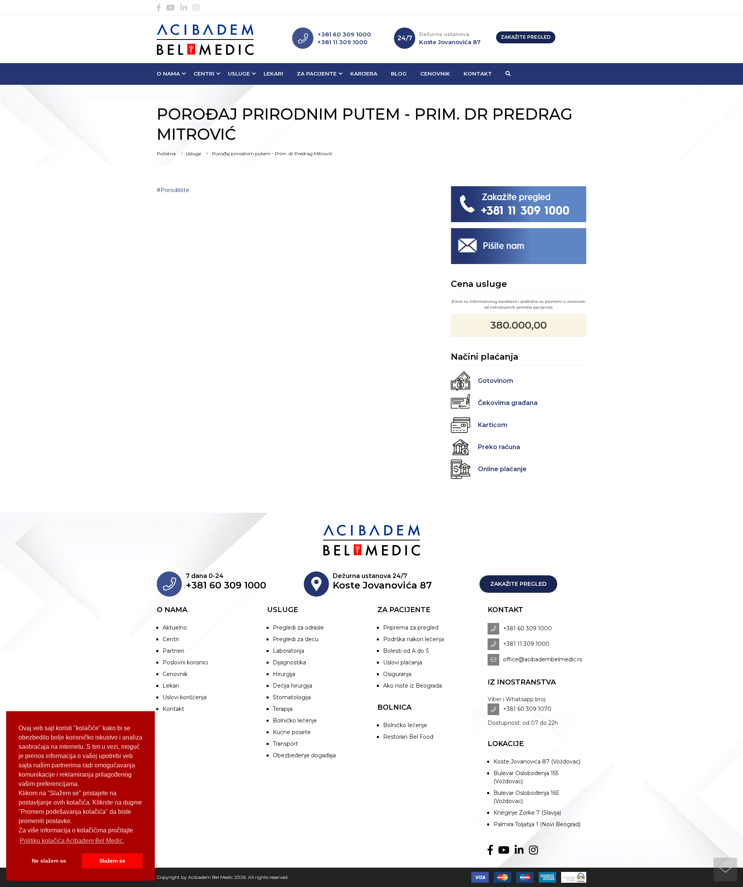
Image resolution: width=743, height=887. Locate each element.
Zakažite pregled (526, 37)
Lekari (273, 73)
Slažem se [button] (112, 861)
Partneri (173, 650)
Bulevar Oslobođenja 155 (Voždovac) (525, 777)
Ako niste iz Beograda (412, 685)
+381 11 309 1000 (342, 42)
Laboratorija (288, 650)
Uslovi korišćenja (185, 697)
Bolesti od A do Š (406, 650)
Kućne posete (292, 732)
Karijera (363, 73)
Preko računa (499, 447)
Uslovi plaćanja (402, 662)
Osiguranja (397, 674)
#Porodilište (173, 190)
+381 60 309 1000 (344, 34)
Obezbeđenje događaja (304, 755)
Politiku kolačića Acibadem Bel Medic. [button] (72, 840)
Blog (399, 73)
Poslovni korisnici (185, 662)
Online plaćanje (502, 469)
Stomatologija (292, 697)
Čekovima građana (508, 403)
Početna (166, 153)
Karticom (492, 425)
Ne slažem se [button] (49, 861)
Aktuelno (175, 627)
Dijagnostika (289, 662)
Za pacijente (317, 73)
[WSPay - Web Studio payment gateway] (571, 877)
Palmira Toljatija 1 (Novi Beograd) (536, 824)
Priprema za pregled (410, 627)
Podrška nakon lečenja (413, 639)
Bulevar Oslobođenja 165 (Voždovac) (526, 797)
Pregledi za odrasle (298, 627)
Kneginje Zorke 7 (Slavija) (527, 812)
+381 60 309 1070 (527, 708)
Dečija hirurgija (292, 685)
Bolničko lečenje (295, 720)
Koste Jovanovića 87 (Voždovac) (536, 761)
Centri (203, 73)
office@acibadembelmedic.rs (542, 659)
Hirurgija (284, 674)
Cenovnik (435, 73)
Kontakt (478, 73)
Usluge (239, 73)
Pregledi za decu (295, 639)
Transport (285, 743)
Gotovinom (495, 380)
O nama (168, 73)
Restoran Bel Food (408, 736)
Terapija (283, 708)
